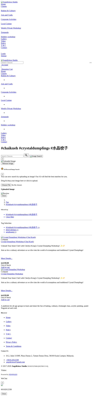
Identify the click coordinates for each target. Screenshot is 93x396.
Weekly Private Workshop (11, 109)
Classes (4, 6)
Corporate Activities (8, 92)
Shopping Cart (7, 69)
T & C (3, 45)
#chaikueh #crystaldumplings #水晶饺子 (21, 204)
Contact (4, 48)
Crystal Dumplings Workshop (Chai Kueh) (17, 242)
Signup (3, 56)
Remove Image (7, 163)
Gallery (4, 39)
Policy (3, 43)
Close (4, 196)
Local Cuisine (6, 100)
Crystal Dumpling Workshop (12, 274)
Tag (7, 202)
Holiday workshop (8, 125)
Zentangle (5, 117)
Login (3, 54)
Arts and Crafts (7, 84)
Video (3, 41)
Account (4, 65)
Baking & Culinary (8, 76)
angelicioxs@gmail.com (15, 362)
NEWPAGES (13, 374)
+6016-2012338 (12, 360)
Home (3, 4)
